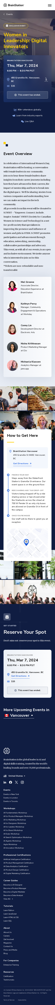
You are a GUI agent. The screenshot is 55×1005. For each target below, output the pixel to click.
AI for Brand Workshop (13, 830)
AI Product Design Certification (16, 870)
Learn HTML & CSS (11, 917)
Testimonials (9, 980)
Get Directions (20, 463)
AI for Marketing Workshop (15, 820)
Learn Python (9, 910)
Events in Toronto (11, 801)
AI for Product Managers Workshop (18, 816)
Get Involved (9, 939)
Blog (6, 953)
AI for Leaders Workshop (14, 827)
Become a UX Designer (13, 885)
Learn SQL (8, 921)
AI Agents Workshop (12, 841)
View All (7, 899)
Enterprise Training (11, 965)
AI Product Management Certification (19, 863)
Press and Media (10, 950)
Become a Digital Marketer (14, 892)
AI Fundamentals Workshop (15, 813)
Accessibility (22, 1000)
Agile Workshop (10, 844)
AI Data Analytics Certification (16, 866)
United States (16, 776)
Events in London (11, 798)
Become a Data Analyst (13, 895)
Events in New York (11, 794)
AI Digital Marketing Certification (17, 873)
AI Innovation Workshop (14, 848)
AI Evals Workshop (12, 834)
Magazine (7, 943)
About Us (8, 932)
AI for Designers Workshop (15, 823)
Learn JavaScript (10, 914)
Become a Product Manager (15, 888)
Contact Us (8, 946)
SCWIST (8, 212)
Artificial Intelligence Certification (17, 859)
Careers (7, 936)
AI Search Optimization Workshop (18, 837)
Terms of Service (9, 1000)
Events (9, 14)
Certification (8, 976)
